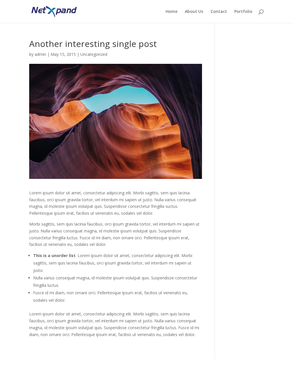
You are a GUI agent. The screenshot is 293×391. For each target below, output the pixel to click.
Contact (219, 11)
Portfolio (243, 11)
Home (171, 11)
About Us (194, 11)
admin (40, 54)
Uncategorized (93, 54)
